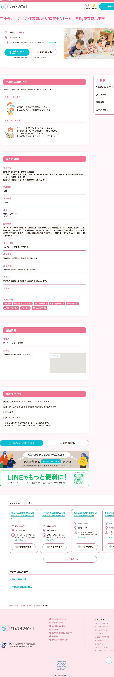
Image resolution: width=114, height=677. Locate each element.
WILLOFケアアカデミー (103, 637)
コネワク (98, 633)
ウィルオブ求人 (100, 623)
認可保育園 (37, 606)
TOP (10, 606)
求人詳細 (45, 606)
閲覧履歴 (87, 8)
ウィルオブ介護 (100, 627)
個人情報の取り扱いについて (62, 633)
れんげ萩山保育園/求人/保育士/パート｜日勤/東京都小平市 (22, 516)
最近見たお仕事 (57, 622)
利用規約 (55, 629)
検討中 (94, 8)
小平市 (23, 606)
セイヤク (98, 644)
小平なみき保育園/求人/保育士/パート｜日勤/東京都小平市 (53, 516)
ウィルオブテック (101, 630)
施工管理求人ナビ (101, 640)
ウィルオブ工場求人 (102, 647)
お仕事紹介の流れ (58, 626)
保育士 (29, 606)
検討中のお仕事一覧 (59, 619)
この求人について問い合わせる (23, 443)
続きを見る (52, 42)
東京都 (16, 606)
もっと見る (69, 559)
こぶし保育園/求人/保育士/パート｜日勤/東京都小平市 (85, 514)
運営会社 (55, 636)
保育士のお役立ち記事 (60, 640)
